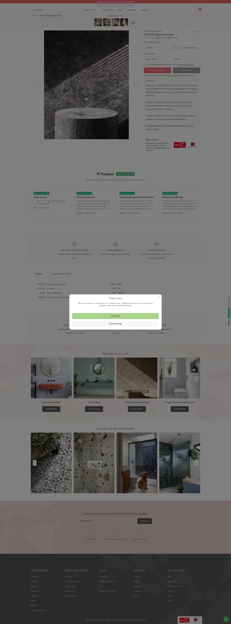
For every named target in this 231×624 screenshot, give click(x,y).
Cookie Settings (115, 323)
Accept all (115, 316)
